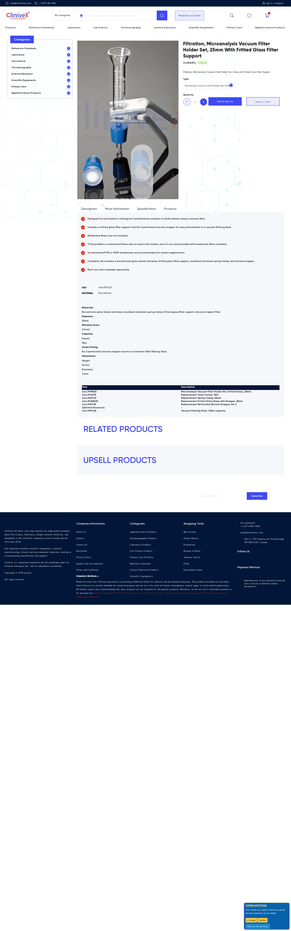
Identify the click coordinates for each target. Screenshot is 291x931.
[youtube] (264, 716)
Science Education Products (146, 722)
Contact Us (82, 697)
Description (89, 209)
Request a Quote (187, 15)
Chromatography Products (145, 690)
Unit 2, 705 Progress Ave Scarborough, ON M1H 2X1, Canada (261, 697)
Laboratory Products (142, 697)
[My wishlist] (260, 15)
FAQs (186, 716)
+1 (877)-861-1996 (47, 3)
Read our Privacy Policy (257, 926)
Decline (262, 920)
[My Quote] (274, 15)
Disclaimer (82, 703)
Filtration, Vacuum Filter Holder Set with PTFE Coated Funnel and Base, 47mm (246, 483)
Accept (252, 920)
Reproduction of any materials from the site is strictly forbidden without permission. (268, 744)
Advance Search (193, 709)
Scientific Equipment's (143, 728)
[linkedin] (258, 716)
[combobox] (118, 15)
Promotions (190, 697)
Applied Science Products (145, 684)
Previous (272, 424)
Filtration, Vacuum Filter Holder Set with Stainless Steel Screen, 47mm (180, 483)
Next (277, 424)
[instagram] (246, 716)
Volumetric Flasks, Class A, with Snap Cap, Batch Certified (181, 589)
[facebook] (240, 716)
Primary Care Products (143, 709)
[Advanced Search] (246, 14)
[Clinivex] (26, 15)
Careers (81, 690)
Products (170, 209)
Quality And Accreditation (91, 716)
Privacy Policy (84, 709)
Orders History (192, 690)
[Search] (162, 15)
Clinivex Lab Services (88, 728)
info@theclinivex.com (20, 3)
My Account (190, 684)
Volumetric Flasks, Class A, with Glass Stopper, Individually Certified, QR (115, 589)
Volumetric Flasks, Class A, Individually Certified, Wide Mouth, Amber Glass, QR (246, 589)
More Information (117, 209)
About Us (81, 684)
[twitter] (252, 716)
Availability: (189, 62)
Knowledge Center (195, 722)
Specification (146, 209)
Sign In (269, 3)
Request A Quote (194, 703)
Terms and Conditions (89, 722)
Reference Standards (142, 716)
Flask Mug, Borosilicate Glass (115, 481)
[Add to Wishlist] (142, 443)
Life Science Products (142, 703)
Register (279, 3)
